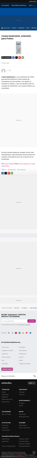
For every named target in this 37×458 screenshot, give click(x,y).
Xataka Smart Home (7, 399)
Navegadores (12, 169)
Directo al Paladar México (8, 446)
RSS (23, 332)
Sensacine (22, 403)
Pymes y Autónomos (24, 427)
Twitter (16, 57)
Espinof (21, 405)
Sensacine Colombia (24, 443)
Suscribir (31, 321)
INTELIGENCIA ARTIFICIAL (18, 5)
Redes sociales (6, 357)
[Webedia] (33, 1)
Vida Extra (21, 394)
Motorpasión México (24, 446)
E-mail (23, 57)
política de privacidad (24, 324)
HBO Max (33, 28)
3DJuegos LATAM (24, 439)
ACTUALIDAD (5, 5)
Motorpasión (22, 414)
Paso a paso (5, 347)
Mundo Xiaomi (5, 401)
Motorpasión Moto (24, 416)
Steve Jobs (6, 28)
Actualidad (22, 347)
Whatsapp (21, 28)
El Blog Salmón (23, 425)
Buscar (34, 376)
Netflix (21, 360)
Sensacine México (24, 441)
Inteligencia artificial (7, 350)
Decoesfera (5, 427)
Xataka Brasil (5, 441)
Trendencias (5, 425)
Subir (30, 383)
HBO (28, 28)
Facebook (13, 57)
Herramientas (23, 350)
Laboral (21, 357)
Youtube (16, 332)
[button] (8, 70)
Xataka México (6, 439)
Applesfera (5, 397)
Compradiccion (6, 430)
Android (14, 28)
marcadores (22, 169)
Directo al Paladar (6, 414)
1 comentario (7, 57)
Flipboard (19, 57)
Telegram (19, 332)
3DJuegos (21, 392)
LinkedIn (30, 332)
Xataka (3, 392)
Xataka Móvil (5, 394)
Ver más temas (7, 369)
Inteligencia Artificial (24, 363)
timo (3, 360)
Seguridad (5, 353)
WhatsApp (5, 363)
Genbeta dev (22, 353)
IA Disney (24, 308)
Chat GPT (17, 308)
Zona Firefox (9, 164)
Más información (20, 456)
